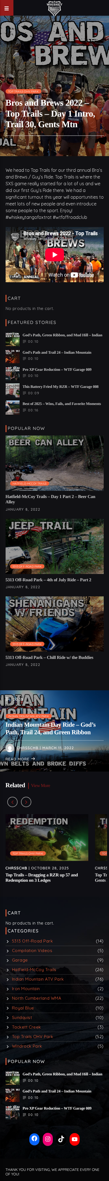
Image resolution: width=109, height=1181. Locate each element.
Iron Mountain (26, 988)
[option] (47, 851)
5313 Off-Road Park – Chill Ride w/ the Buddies (49, 657)
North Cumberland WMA (36, 998)
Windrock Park (27, 1046)
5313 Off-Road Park (27, 566)
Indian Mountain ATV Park (28, 716)
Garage (20, 960)
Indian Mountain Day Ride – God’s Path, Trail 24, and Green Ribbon (51, 728)
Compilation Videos (32, 950)
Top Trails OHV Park (23, 91)
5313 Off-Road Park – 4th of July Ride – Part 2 (48, 580)
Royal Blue (23, 1008)
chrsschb (28, 748)
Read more (18, 759)
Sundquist (22, 1017)
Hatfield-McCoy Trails (29, 483)
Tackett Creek (26, 1027)
